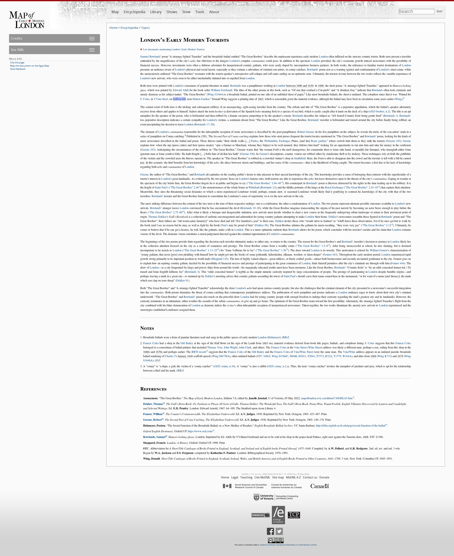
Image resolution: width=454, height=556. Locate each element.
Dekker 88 (261, 225)
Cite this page (17, 62)
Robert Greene (305, 132)
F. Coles (145, 99)
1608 (321, 85)
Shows (172, 11)
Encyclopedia (134, 11)
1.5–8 (313, 246)
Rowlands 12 (268, 187)
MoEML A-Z (293, 477)
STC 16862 (263, 356)
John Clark (245, 347)
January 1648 (185, 356)
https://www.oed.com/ (200, 431)
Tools (199, 11)
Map (115, 11)
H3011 (302, 356)
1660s (146, 352)
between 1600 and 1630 (300, 85)
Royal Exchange (334, 187)
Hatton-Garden (201, 99)
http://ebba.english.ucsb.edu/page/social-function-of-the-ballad (350, 425)
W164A (346, 356)
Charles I (170, 356)
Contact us (310, 477)
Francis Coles (151, 343)
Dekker (332, 216)
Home (113, 28)
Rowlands (312, 69)
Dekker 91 (182, 280)
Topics (145, 28)
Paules (254, 141)
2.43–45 (362, 187)
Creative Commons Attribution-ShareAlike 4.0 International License (288, 545)
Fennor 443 (330, 254)
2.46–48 (265, 183)
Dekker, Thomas (153, 404)
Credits (16, 38)
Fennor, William (152, 414)
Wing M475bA (220, 356)
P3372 (320, 356)
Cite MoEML (262, 477)
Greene (407, 141)
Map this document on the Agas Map (29, 65)
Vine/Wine (349, 352)
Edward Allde (181, 90)
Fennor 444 (397, 263)
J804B (293, 356)
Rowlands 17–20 (204, 124)
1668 (373, 356)
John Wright (230, 347)
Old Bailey (187, 343)
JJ (157, 360)
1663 (260, 99)
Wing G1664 (215, 94)
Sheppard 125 (219, 259)
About (214, 11)
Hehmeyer (274, 337)
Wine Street (315, 347)
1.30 (272, 250)
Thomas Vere (214, 347)
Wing (398, 99)
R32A (328, 356)
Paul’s (224, 225)
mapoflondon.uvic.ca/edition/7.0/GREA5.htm (326, 398)
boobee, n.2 (379, 111)
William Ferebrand (221, 90)
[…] (247, 141)
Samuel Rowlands (150, 56)
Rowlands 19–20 (250, 208)
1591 (204, 136)
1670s (159, 352)
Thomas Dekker (157, 216)
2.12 (377, 225)
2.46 (185, 187)
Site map (278, 477)
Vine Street (300, 347)
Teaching (246, 477)
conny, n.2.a (278, 366)
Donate (324, 477)
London (323, 56)
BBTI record (199, 352)
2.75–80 (166, 212)
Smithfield (300, 158)
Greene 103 (393, 141)
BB (285, 337)
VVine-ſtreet (161, 99)
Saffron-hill (179, 99)
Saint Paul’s (161, 187)
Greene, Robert (152, 419)
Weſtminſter (270, 141)
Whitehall (253, 187)
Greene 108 (247, 154)
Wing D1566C (280, 356)
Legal (234, 477)
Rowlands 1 (390, 115)
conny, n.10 (224, 366)
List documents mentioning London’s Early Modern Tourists (174, 49)
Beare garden (318, 141)
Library (156, 11)
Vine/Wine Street (303, 352)
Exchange (284, 141)
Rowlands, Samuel (154, 437)
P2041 (311, 356)
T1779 (337, 356)
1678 (400, 356)
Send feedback (18, 68)
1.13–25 (201, 250)
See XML (17, 49)
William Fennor (378, 250)
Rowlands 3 (192, 271)
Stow (186, 11)
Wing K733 (384, 356)
